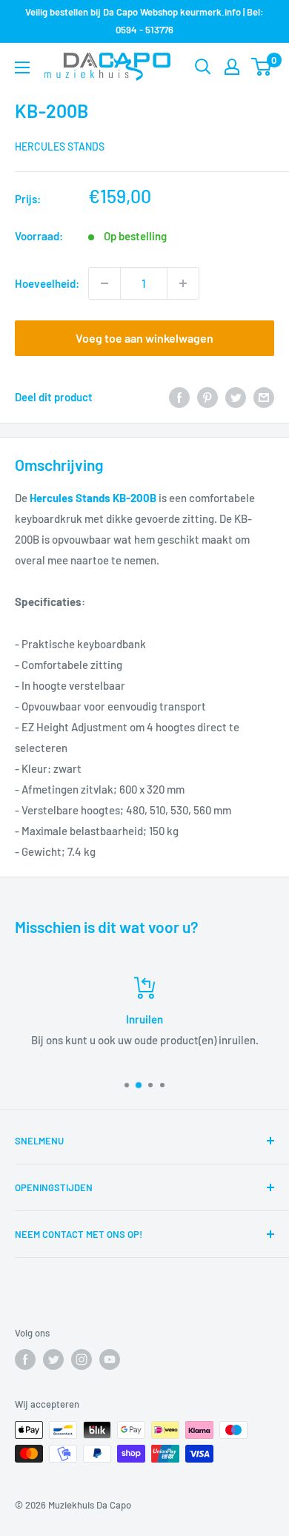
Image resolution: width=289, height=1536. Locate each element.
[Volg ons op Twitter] (53, 1359)
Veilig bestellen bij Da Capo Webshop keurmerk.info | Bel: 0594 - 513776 (144, 21)
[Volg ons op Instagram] (81, 1359)
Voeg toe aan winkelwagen (144, 338)
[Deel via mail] (263, 397)
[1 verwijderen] (104, 283)
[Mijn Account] (232, 67)
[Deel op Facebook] (179, 397)
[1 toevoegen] (183, 283)
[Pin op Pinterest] (207, 397)
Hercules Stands (59, 146)
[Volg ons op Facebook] (25, 1359)
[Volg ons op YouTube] (109, 1359)
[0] (262, 67)
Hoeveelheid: (47, 283)
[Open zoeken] (203, 67)
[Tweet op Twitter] (235, 397)
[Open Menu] (22, 67)
